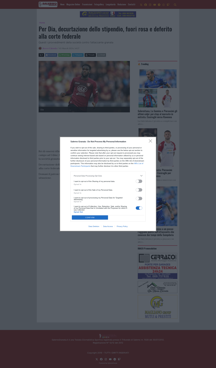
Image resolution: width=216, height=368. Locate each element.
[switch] (139, 181)
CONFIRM (90, 217)
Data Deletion (93, 226)
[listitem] (108, 175)
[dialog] (108, 184)
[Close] (151, 141)
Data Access (108, 226)
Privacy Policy (122, 226)
